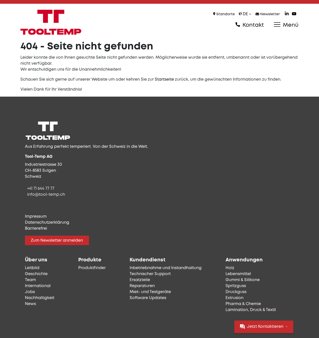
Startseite (164, 79)
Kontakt (252, 25)
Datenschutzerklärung (47, 222)
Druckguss (236, 292)
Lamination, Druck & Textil (251, 310)
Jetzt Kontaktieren (265, 327)
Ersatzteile (140, 280)
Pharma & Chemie (243, 304)
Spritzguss (236, 286)
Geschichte (36, 274)
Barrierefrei (36, 228)
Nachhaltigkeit (39, 298)
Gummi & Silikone (243, 280)
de (245, 14)
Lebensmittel (238, 274)
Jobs (30, 292)
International (38, 286)
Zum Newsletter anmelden (57, 240)
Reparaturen (142, 286)
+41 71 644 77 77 (40, 188)
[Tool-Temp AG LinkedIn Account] (287, 14)
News (30, 304)
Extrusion (234, 298)
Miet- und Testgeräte (150, 292)
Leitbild (32, 268)
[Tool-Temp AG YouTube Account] (294, 14)
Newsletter (269, 14)
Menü (290, 25)
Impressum (36, 216)
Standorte (225, 14)
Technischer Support (150, 274)
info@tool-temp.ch (46, 194)
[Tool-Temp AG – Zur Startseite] (50, 22)
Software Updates (148, 298)
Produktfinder (92, 268)
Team (30, 280)
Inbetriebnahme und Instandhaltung (166, 268)
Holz (230, 268)
